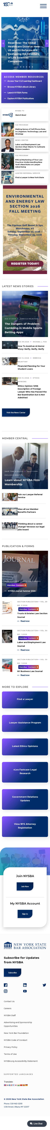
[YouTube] (25, 991)
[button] (47, 43)
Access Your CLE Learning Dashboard (24, 81)
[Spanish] (24, 1085)
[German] (26, 1085)
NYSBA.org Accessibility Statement (21, 1061)
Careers (7, 1008)
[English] (5, 1085)
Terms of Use (10, 1054)
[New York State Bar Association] (8, 6)
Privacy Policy (10, 1047)
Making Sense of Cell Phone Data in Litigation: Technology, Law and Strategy (30, 131)
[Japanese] (16, 1085)
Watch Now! (20, 115)
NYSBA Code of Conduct (15, 1040)
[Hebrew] (13, 1085)
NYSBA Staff (10, 1015)
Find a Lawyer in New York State (29, 177)
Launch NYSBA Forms (17, 92)
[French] (10, 1085)
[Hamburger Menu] (43, 6)
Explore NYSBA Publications (20, 98)
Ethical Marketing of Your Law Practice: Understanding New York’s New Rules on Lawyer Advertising (28, 163)
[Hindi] (18, 1085)
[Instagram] (5, 991)
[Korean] (8, 1085)
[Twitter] (44, 985)
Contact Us (9, 1001)
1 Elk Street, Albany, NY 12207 (16, 1107)
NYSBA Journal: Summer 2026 (22, 591)
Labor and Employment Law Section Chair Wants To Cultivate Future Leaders (30, 146)
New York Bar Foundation (16, 1033)
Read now (25, 621)
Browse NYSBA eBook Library (21, 86)
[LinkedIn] (25, 985)
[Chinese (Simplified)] (21, 1085)
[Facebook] (5, 985)
